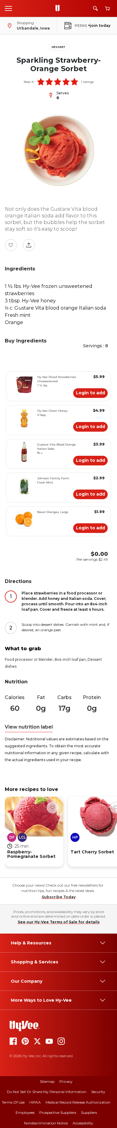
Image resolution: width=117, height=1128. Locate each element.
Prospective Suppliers (57, 1112)
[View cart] (107, 9)
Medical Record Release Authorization (78, 1102)
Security (98, 1091)
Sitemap (47, 1081)
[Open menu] (8, 8)
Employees (25, 1112)
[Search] (95, 8)
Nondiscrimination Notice (46, 1123)
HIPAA (35, 1102)
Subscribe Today (59, 897)
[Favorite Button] (10, 245)
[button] (41, 81)
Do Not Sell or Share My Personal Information (46, 1091)
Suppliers (89, 1112)
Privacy (66, 1081)
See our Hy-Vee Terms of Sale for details (59, 922)
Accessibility (83, 1123)
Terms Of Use (13, 1102)
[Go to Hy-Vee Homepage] (59, 8)
